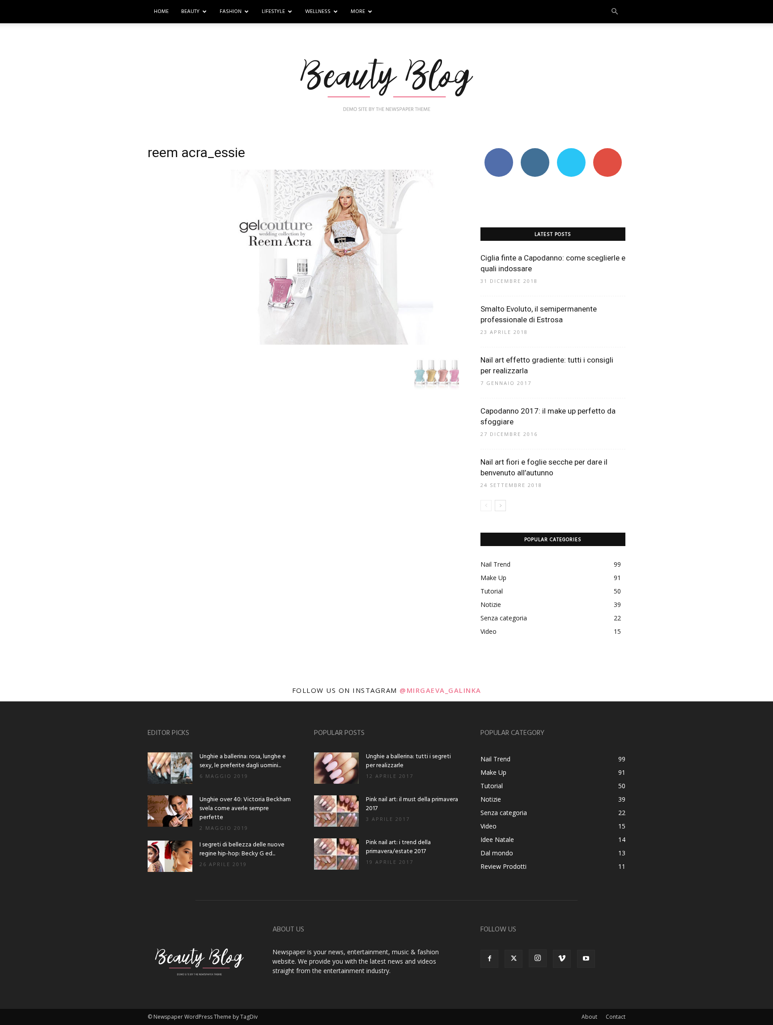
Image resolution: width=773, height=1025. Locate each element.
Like (498, 151)
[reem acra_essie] (303, 342)
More (358, 11)
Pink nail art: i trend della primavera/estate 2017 (398, 847)
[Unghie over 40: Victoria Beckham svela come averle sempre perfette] (170, 811)
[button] (614, 12)
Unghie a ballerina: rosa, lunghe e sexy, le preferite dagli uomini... (243, 761)
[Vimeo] (562, 959)
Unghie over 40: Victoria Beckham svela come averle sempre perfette (245, 808)
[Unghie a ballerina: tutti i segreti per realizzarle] (336, 768)
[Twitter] (513, 959)
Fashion (231, 11)
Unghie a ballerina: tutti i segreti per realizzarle (408, 761)
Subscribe (607, 151)
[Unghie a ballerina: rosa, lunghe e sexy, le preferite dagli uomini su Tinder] (170, 768)
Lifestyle (273, 11)
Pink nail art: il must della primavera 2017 (412, 804)
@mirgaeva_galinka (440, 690)
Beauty (190, 11)
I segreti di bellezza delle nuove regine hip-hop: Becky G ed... (242, 849)
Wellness (318, 11)
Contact (615, 1017)
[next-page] (500, 505)
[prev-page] (486, 505)
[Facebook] (489, 959)
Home (161, 11)
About (589, 1017)
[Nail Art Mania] (386, 83)
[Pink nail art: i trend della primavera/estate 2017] (336, 854)
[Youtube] (586, 959)
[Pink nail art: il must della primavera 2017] (336, 811)
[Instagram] (538, 958)
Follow (534, 151)
